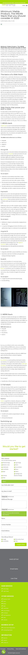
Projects (5, 640)
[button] (23, 5)
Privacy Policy (10, 649)
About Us (5, 638)
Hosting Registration (7, 630)
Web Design (6, 588)
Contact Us (5, 642)
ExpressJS (5, 199)
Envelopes (5, 613)
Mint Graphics (5, 21)
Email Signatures (7, 615)
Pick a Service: (5, 458)
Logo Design (6, 591)
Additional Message (6, 499)
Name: (3, 518)
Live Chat (14, 578)
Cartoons (5, 619)
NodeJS (2, 268)
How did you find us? (7, 537)
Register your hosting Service (8, 2)
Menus (4, 603)
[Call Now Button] (3, 652)
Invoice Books (6, 610)
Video (4, 617)
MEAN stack (4, 125)
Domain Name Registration (9, 627)
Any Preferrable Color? (7, 485)
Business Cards (6, 599)
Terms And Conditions (21, 649)
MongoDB (11, 153)
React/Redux (3, 360)
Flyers (4, 601)
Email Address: (5, 531)
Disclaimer (2, 649)
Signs (4, 606)
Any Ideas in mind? (6, 491)
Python (2, 401)
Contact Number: (6, 524)
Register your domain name (20, 2)
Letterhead (5, 608)
